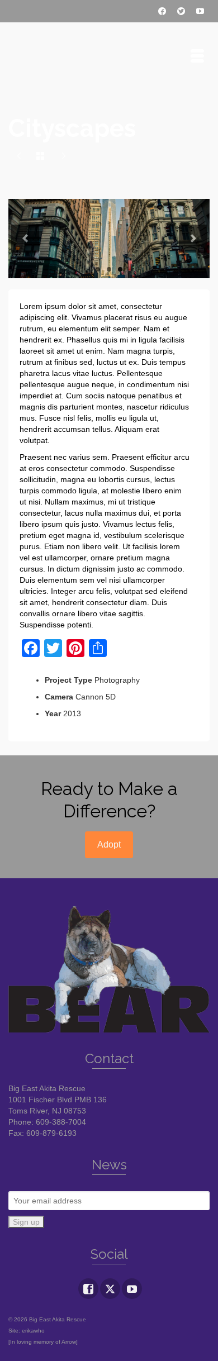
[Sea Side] (19, 156)
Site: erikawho (26, 1330)
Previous (25, 239)
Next (193, 239)
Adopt (109, 844)
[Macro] (63, 156)
